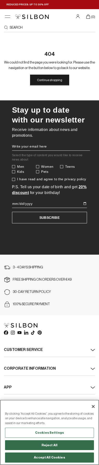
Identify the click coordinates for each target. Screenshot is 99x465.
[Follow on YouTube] (19, 332)
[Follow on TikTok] (33, 332)
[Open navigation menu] (7, 16)
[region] (49, 432)
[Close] (93, 406)
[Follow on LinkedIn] (26, 332)
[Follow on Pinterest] (39, 332)
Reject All (49, 445)
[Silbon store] (32, 16)
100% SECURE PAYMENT (31, 304)
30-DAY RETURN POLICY (32, 292)
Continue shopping (49, 80)
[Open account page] (78, 16)
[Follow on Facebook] (6, 332)
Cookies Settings (49, 432)
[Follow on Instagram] (12, 332)
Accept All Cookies (49, 457)
